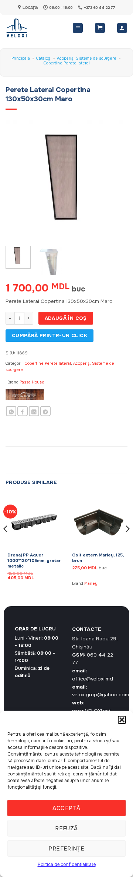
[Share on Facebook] (22, 411)
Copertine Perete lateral (67, 63)
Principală (20, 58)
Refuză (66, 828)
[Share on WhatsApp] (11, 411)
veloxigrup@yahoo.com (100, 695)
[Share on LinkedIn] (34, 411)
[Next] (115, 180)
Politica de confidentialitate (67, 864)
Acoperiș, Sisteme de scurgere (86, 58)
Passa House (32, 382)
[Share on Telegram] (45, 411)
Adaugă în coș (66, 318)
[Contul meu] (122, 28)
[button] (122, 720)
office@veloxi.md (92, 679)
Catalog (43, 58)
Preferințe (66, 848)
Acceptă (66, 808)
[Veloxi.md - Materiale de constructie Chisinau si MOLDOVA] (30, 28)
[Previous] (17, 180)
